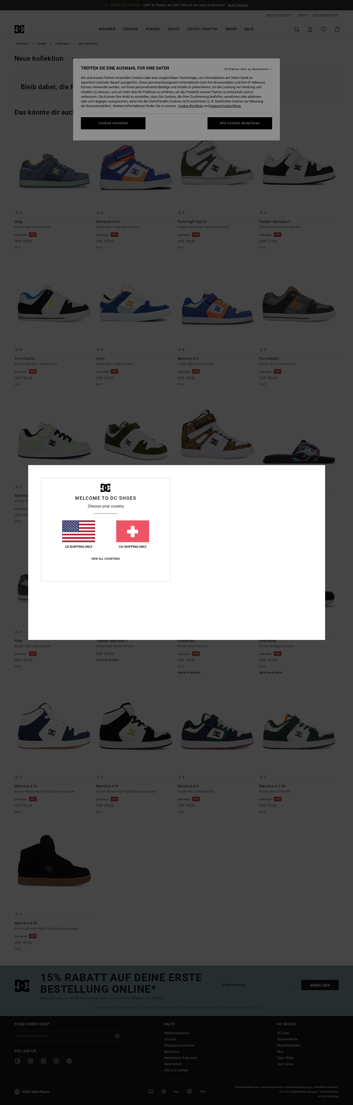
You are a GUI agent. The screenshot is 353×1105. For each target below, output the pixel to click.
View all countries (105, 559)
